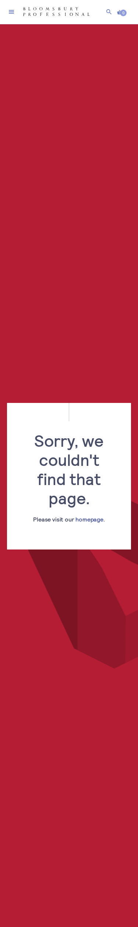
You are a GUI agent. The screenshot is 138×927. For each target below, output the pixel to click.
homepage (89, 519)
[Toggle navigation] (11, 11)
